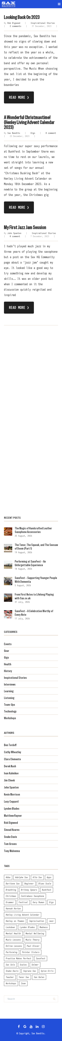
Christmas (11, 896)
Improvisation (36, 921)
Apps (49, 877)
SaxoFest (40, 958)
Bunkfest (46, 889)
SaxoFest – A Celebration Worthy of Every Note (34, 613)
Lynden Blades (11, 808)
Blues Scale (45, 883)
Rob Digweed (13, 23)
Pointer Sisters (31, 952)
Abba (8, 877)
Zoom (23, 983)
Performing (11, 952)
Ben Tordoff (10, 745)
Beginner (29, 883)
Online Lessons (14, 946)
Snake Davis (10, 837)
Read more (19, 97)
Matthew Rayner (13, 816)
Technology (10, 711)
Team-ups (9, 705)
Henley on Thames (15, 921)
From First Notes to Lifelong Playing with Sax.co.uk (34, 596)
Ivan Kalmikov (11, 773)
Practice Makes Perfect (18, 958)
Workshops (10, 718)
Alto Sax (37, 877)
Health (7, 664)
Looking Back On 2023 (22, 17)
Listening (9, 698)
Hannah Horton (13, 908)
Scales (23, 964)
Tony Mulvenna (12, 851)
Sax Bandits (13, 133)
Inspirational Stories (43, 23)
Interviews (10, 684)
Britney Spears (29, 889)
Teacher (10, 977)
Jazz (51, 921)
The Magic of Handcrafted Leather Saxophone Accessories (33, 530)
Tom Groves (10, 844)
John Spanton (14, 233)
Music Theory (33, 939)
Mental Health (13, 933)
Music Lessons (13, 939)
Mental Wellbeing (35, 933)
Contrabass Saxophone (32, 896)
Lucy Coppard (11, 801)
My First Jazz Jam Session (25, 227)
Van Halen (39, 977)
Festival (23, 902)
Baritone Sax (13, 883)
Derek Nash (10, 766)
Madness (44, 927)
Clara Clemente (12, 759)
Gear (6, 651)
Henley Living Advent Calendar (22, 914)
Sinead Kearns (12, 830)
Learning (9, 691)
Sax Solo (10, 964)
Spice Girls (47, 971)
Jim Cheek (9, 780)
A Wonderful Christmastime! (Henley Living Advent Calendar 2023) (29, 122)
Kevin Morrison (12, 794)
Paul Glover (33, 946)
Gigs (33, 133)
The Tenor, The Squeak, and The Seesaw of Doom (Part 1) (36, 546)
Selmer (35, 964)
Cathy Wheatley (12, 752)
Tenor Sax (24, 977)
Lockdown (10, 927)
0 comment (51, 133)
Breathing (11, 889)
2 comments (15, 26)
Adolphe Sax (21, 877)
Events (8, 644)
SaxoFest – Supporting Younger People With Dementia (36, 579)
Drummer (10, 902)
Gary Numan (38, 902)
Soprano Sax (29, 971)
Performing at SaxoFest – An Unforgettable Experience (30, 563)
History (8, 671)
